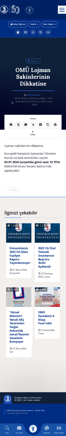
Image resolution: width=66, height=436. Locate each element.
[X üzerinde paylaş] (18, 125)
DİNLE (33, 134)
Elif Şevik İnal (33, 94)
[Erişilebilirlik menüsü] (33, 428)
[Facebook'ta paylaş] (11, 125)
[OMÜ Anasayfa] (18, 32)
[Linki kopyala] (48, 125)
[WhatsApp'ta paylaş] (26, 125)
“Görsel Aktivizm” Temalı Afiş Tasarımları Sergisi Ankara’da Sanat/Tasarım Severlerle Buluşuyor (19, 327)
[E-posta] (25, 32)
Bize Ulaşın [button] (48, 24)
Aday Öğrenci (19, 24)
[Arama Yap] (40, 32)
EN (48, 32)
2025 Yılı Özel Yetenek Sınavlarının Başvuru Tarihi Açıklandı (47, 257)
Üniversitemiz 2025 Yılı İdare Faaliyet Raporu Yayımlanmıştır (20, 255)
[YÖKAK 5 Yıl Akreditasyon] (35, 9)
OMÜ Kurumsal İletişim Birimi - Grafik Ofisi (26, 410)
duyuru (34, 60)
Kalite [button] (33, 24)
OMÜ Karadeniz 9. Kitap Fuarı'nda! (46, 317)
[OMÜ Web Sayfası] (9, 9)
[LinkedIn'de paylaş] (40, 125)
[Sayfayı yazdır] (55, 125)
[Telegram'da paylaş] (33, 125)
